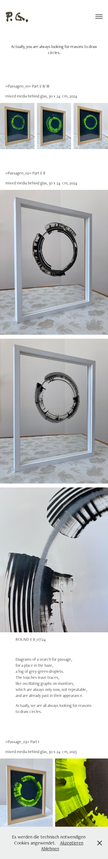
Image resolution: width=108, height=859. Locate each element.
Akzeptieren (71, 843)
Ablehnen (50, 848)
